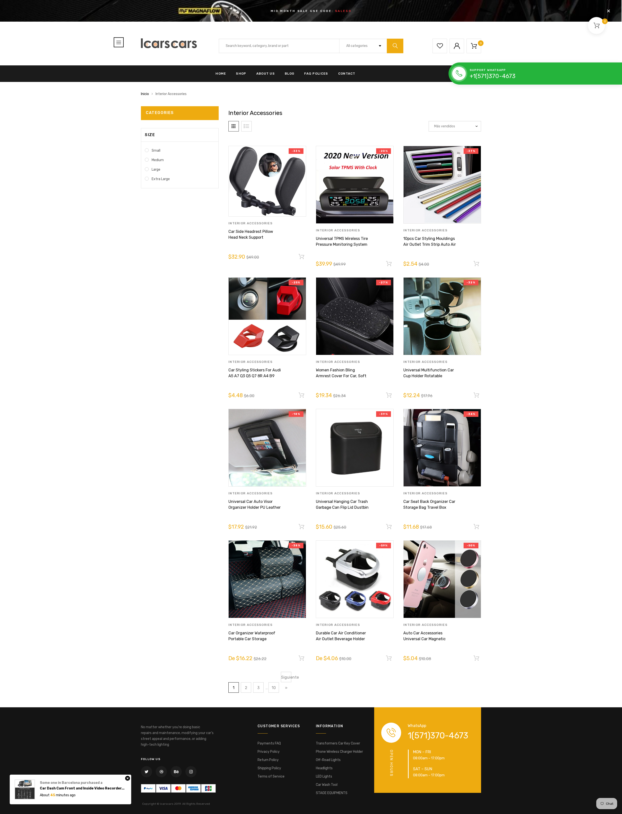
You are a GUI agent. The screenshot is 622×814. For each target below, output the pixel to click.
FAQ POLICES (316, 73)
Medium (158, 160)
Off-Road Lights (328, 760)
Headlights (324, 768)
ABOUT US (265, 73)
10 (274, 687)
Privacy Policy (269, 752)
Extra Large (161, 179)
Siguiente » (286, 678)
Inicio (145, 94)
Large (156, 169)
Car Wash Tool (326, 785)
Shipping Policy (269, 768)
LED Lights (324, 776)
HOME (221, 73)
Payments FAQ (269, 743)
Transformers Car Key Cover (338, 743)
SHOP (241, 73)
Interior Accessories (250, 223)
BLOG (289, 73)
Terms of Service (271, 776)
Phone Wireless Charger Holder (339, 752)
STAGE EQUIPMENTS (331, 793)
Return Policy (268, 760)
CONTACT (346, 73)
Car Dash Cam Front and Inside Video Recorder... (82, 788)
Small (156, 151)
